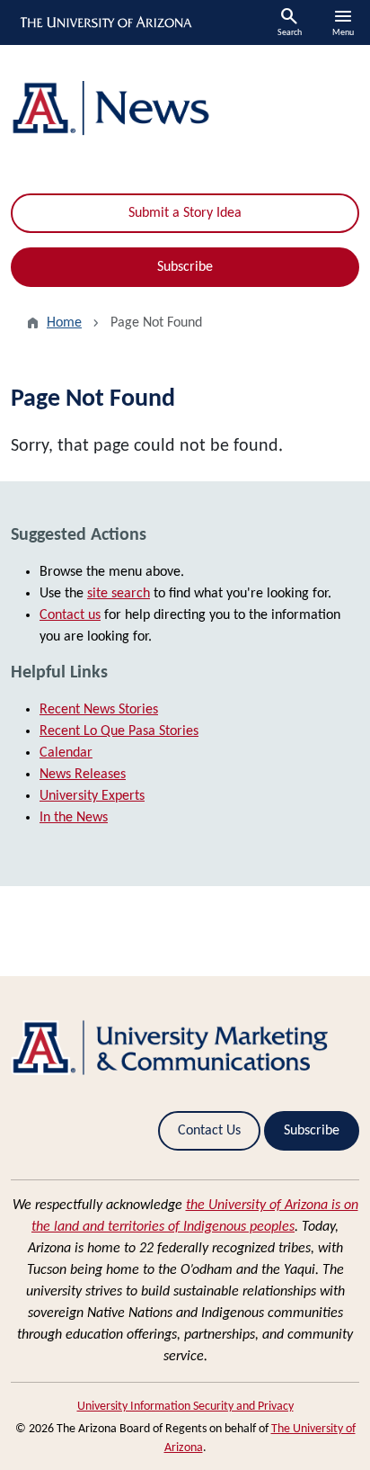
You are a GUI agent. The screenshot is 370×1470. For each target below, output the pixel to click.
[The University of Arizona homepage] (104, 22)
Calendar (66, 753)
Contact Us (209, 1131)
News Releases (83, 774)
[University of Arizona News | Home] (185, 108)
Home (64, 323)
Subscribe (185, 267)
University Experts (92, 796)
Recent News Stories (99, 710)
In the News (74, 818)
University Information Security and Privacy (185, 1406)
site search (118, 594)
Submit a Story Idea (185, 213)
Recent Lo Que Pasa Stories (119, 731)
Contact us (70, 615)
